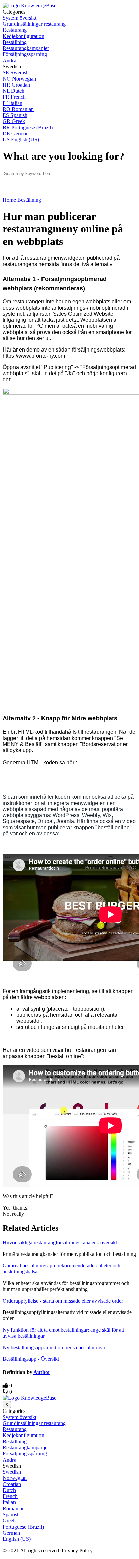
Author (41, 1372)
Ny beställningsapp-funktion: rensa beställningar (54, 1347)
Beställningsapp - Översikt (31, 1359)
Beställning (29, 200)
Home (9, 200)
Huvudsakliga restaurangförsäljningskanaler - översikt (60, 1242)
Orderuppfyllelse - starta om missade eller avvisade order (63, 1301)
